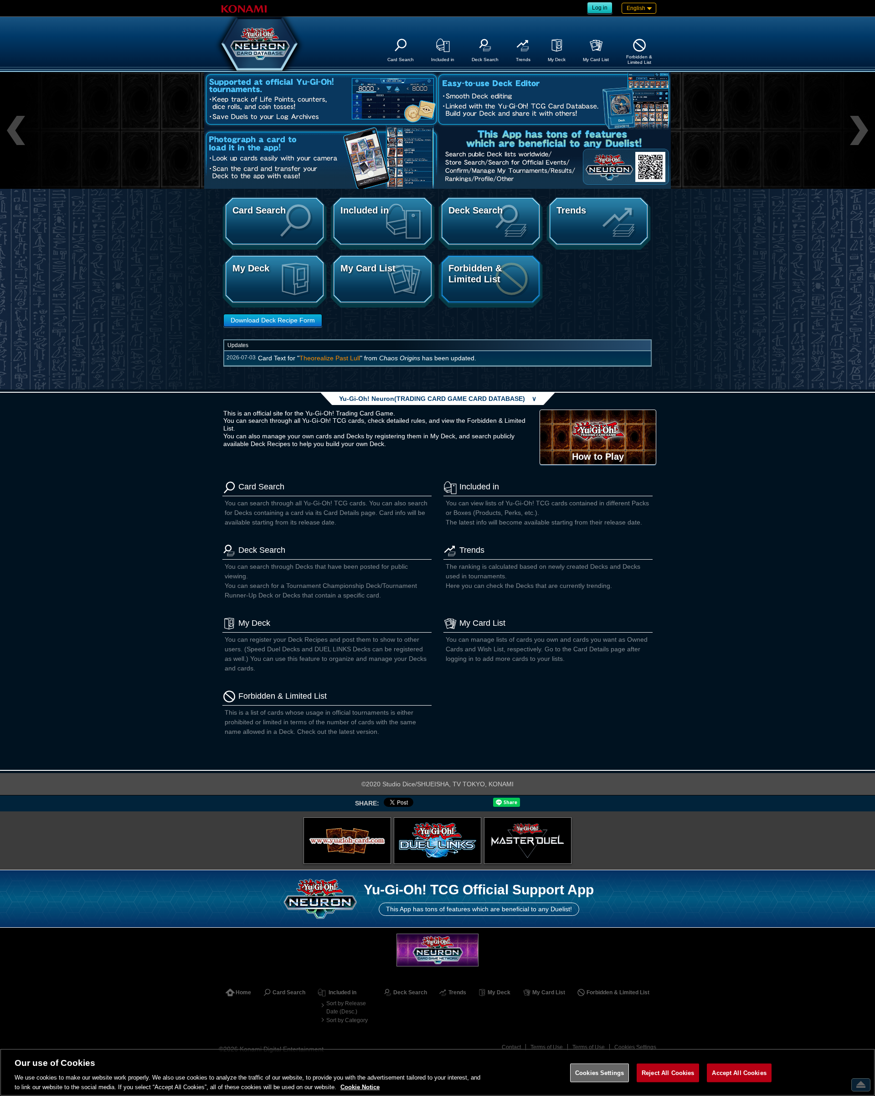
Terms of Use (546, 1047)
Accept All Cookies (739, 1073)
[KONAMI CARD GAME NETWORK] (437, 950)
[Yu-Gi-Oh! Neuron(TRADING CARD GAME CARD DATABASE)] (259, 43)
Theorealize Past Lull (329, 358)
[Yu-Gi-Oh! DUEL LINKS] (437, 840)
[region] (437, 1072)
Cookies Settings (635, 1047)
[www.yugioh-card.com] (347, 840)
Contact (511, 1047)
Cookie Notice (360, 1086)
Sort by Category (347, 1020)
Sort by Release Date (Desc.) (346, 1007)
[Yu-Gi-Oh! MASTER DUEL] (527, 840)
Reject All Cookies (668, 1073)
